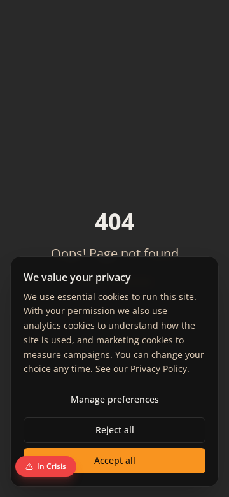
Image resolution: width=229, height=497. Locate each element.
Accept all (114, 460)
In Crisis (51, 466)
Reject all (114, 430)
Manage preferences (115, 399)
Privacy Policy (158, 369)
